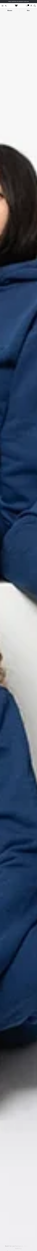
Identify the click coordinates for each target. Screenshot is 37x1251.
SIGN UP (27, 634)
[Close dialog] (35, 613)
